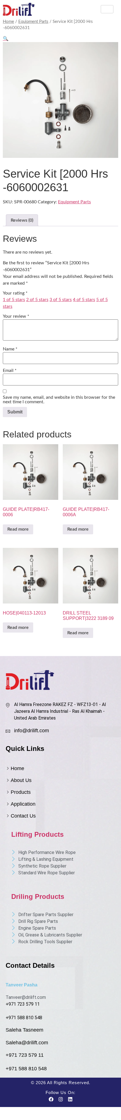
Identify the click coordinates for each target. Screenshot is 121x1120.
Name (10, 349)
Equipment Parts (33, 21)
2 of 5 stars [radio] (37, 299)
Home (8, 21)
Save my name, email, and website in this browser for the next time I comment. (59, 399)
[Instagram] (60, 1099)
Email (10, 370)
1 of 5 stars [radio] (14, 299)
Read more (18, 529)
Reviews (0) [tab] (22, 220)
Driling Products (37, 896)
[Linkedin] (70, 1099)
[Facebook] (51, 1099)
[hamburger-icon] (107, 9)
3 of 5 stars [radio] (61, 299)
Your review (16, 316)
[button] (5, 38)
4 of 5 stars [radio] (84, 299)
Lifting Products (37, 834)
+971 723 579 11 (23, 1004)
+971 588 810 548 (24, 1017)
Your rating (15, 293)
